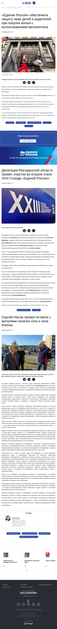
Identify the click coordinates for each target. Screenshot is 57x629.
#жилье (47, 122)
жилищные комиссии (27, 98)
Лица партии (24, 584)
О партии (5, 584)
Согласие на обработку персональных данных (28, 616)
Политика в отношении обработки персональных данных (28, 615)
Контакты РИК (6, 587)
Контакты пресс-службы (27, 587)
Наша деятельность (11, 7)
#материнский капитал (34, 122)
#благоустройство (44, 533)
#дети (28, 126)
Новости (20, 7)
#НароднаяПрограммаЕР (29, 533)
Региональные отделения (45, 584)
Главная (3, 7)
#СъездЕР (36, 310)
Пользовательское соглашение (28, 612)
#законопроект (20, 122)
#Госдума (10, 122)
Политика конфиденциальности (28, 614)
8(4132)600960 (28, 592)
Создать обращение (28, 141)
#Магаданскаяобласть (23, 310)
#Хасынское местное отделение (29, 536)
